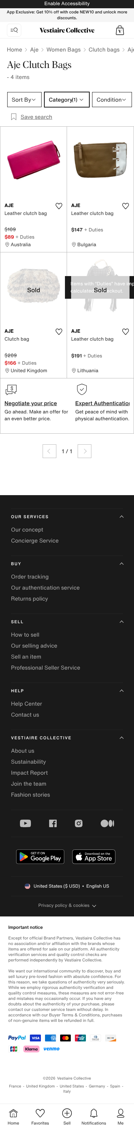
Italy (67, 1091)
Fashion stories (30, 794)
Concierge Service (35, 540)
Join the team (28, 783)
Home (14, 49)
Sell (17, 622)
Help (17, 691)
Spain (115, 1086)
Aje (34, 49)
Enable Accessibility (67, 3)
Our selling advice (34, 645)
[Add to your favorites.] (59, 206)
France (15, 1086)
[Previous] (49, 451)
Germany (97, 1086)
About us (22, 750)
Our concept (27, 529)
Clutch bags (104, 49)
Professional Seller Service (45, 667)
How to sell (25, 634)
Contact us (25, 714)
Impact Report (29, 772)
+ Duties (24, 236)
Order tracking (30, 576)
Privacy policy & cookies (64, 905)
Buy (16, 564)
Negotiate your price (30, 403)
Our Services (30, 517)
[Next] (84, 451)
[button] (120, 30)
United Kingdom (40, 1086)
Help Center (26, 703)
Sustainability (28, 761)
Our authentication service (45, 587)
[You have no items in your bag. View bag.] (120, 30)
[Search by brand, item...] (14, 30)
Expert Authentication (103, 403)
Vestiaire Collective (41, 738)
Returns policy (29, 598)
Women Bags (63, 49)
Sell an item (26, 656)
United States (72, 1086)
